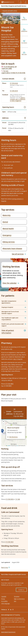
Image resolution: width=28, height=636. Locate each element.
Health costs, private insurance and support (12, 325)
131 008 (17, 499)
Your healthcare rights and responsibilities (10, 318)
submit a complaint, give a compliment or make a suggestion (17, 99)
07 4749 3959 (9, 542)
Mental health (8, 229)
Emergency (7, 235)
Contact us (24, 19)
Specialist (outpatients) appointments (9, 302)
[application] (14, 432)
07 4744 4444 (14, 83)
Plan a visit (24, 54)
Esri (17, 445)
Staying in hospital (7, 307)
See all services (18, 254)
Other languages (5, 603)
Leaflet (8, 445)
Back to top (4, 567)
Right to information (19, 599)
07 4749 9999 (10, 499)
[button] (2, 431)
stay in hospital (17, 359)
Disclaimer (16, 596)
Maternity (6, 215)
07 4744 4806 (9, 384)
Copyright (3, 596)
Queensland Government (8, 632)
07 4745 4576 (14, 91)
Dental (5, 222)
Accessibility (4, 601)
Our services (24, 43)
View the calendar (9, 283)
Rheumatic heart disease (12, 248)
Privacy (3, 599)
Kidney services (9, 242)
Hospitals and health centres (9, 10)
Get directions (13, 437)
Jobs (15, 601)
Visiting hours (24, 31)
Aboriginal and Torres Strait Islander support (10, 312)
